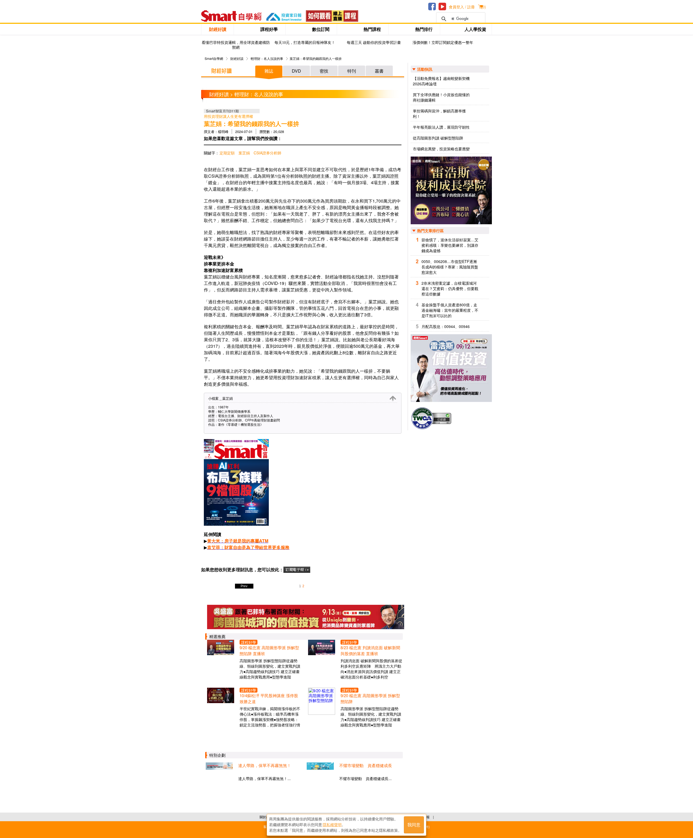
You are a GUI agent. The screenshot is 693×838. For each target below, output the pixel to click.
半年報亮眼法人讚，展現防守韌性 (441, 127)
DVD (296, 71)
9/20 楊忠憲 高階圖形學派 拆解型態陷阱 (370, 698)
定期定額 (227, 152)
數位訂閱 (320, 29)
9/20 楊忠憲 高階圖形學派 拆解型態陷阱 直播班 (269, 650)
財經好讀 (217, 29)
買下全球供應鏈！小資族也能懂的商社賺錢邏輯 (441, 97)
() (483, 6)
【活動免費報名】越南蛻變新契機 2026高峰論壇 (441, 81)
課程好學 (269, 29)
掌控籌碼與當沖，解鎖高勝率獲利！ (439, 113)
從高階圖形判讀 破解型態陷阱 (438, 138)
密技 (324, 71)
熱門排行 (424, 29)
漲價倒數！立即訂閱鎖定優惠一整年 (443, 43)
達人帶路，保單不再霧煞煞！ (264, 765)
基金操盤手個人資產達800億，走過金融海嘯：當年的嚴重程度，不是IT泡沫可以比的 (449, 310)
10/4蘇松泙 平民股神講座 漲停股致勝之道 (269, 698)
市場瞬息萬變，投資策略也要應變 (441, 148)
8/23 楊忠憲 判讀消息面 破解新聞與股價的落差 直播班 (370, 650)
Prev (244, 586)
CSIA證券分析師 (267, 152)
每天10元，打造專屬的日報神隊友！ (304, 43)
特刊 (351, 71)
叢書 (379, 71)
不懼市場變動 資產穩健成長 (365, 765)
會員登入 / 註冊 (462, 6)
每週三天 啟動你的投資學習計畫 (374, 43)
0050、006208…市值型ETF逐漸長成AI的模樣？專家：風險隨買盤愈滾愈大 (449, 267)
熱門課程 (372, 29)
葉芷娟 (244, 152)
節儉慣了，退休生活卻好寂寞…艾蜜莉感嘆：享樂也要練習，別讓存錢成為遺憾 (449, 245)
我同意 (413, 825)
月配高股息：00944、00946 (445, 326)
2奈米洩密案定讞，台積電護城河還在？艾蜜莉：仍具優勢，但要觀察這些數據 (449, 288)
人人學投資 (475, 29)
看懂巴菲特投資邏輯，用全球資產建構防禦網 (236, 45)
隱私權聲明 (332, 825)
